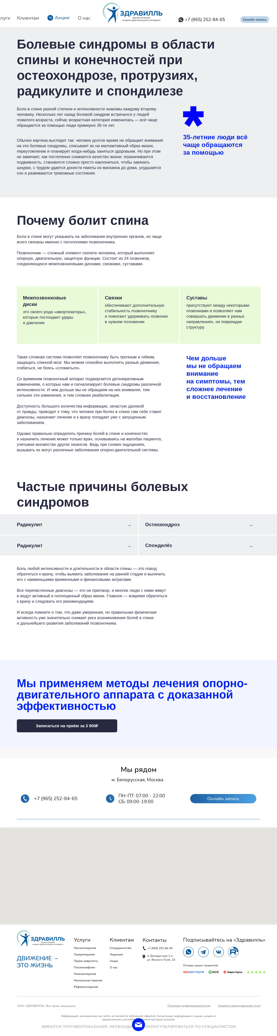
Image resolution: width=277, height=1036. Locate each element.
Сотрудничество (120, 948)
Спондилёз (158, 545)
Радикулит (29, 524)
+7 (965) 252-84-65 (160, 948)
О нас (84, 18)
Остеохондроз (162, 524)
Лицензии (116, 954)
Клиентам (28, 18)
